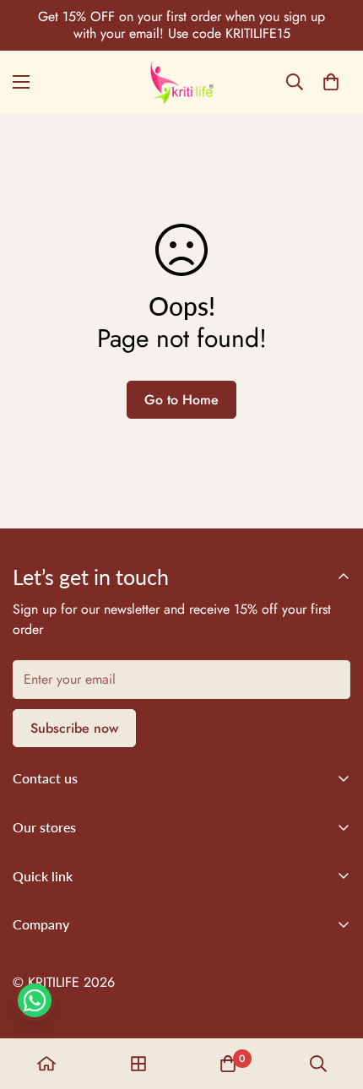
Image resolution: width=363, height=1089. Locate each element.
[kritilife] (182, 82)
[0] (331, 81)
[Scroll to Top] (332, 999)
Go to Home (181, 399)
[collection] (138, 1063)
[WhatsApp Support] (35, 1000)
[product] (46, 1064)
